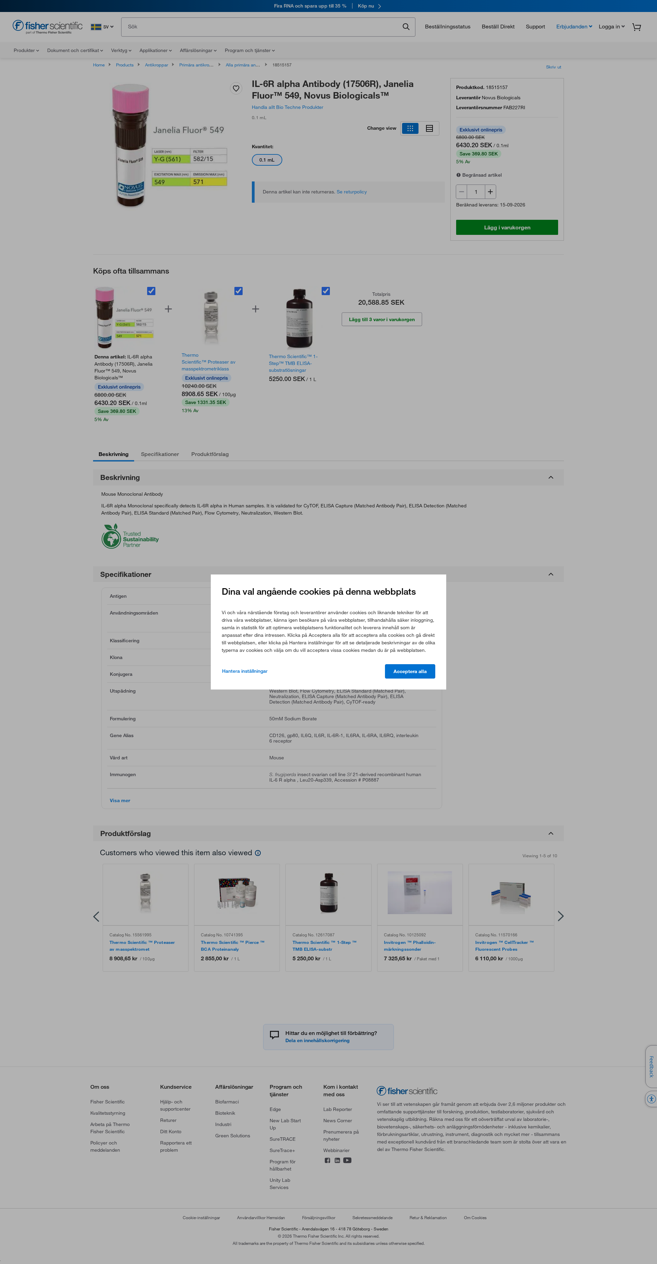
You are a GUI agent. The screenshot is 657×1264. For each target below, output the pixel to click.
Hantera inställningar (245, 671)
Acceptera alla (410, 671)
